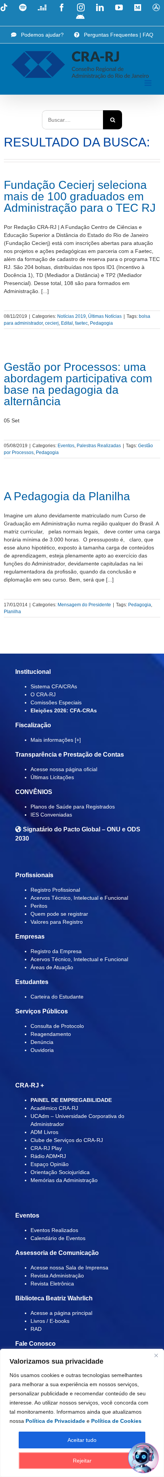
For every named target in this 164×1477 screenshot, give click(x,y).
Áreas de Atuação (52, 967)
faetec (81, 323)
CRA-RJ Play (46, 1148)
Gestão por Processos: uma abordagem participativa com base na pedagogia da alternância (78, 384)
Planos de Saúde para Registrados (73, 807)
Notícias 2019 (71, 316)
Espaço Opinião (50, 1164)
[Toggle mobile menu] (149, 83)
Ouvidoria (42, 1050)
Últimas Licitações (52, 777)
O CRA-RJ (43, 694)
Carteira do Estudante (57, 997)
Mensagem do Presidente (84, 604)
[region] (82, 1413)
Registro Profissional (55, 890)
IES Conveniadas (51, 815)
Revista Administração (57, 1275)
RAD (36, 1329)
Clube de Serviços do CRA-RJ (67, 1140)
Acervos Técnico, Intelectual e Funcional (79, 898)
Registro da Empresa (56, 951)
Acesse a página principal (61, 1313)
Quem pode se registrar (59, 914)
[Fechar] (156, 1355)
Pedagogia (101, 323)
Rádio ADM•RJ (48, 1156)
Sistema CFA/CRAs (54, 686)
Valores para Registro (57, 922)
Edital (67, 323)
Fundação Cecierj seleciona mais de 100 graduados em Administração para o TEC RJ (80, 196)
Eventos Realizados (54, 1230)
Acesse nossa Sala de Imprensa (69, 1267)
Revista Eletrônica (52, 1283)
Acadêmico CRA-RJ (54, 1108)
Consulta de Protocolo (57, 1026)
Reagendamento (51, 1034)
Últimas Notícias (105, 316)
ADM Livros (44, 1132)
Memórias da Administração (64, 1180)
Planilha (12, 611)
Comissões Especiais (56, 702)
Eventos (66, 445)
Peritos (39, 906)
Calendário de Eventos (58, 1238)
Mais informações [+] (56, 740)
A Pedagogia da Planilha (67, 496)
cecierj (52, 323)
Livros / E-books (50, 1321)
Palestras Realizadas (99, 445)
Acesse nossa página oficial (64, 769)
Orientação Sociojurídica (60, 1172)
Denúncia (42, 1042)
